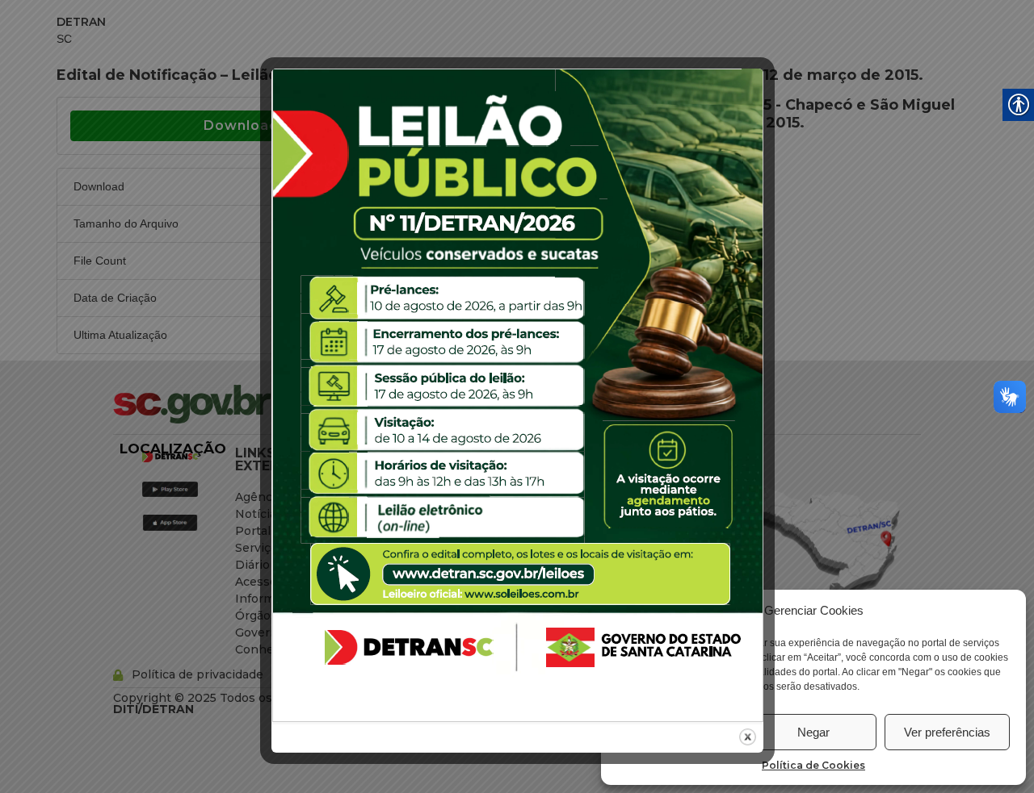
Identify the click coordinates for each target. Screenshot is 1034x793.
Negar (813, 732)
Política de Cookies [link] (813, 765)
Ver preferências (947, 732)
